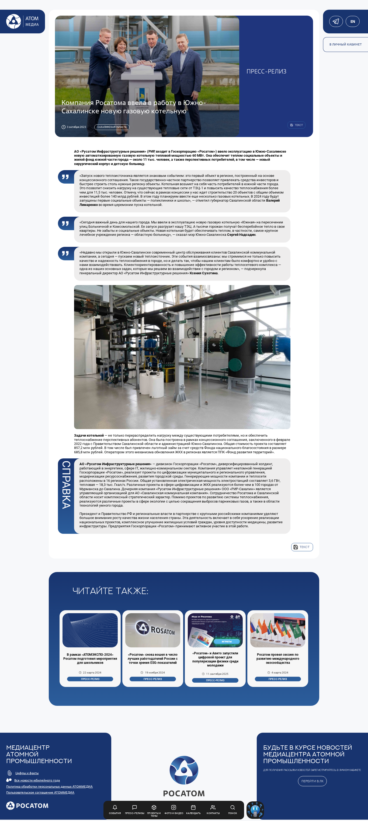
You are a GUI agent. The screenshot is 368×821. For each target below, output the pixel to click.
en (352, 21)
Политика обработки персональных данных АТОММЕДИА (49, 786)
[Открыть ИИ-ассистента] (255, 810)
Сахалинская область (112, 126)
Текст (305, 547)
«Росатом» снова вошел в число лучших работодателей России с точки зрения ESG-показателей (153, 659)
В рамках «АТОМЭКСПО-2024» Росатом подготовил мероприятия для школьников (90, 659)
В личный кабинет (345, 44)
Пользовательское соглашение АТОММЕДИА (40, 792)
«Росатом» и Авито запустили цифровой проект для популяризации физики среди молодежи (215, 659)
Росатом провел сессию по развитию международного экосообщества (277, 659)
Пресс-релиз (90, 679)
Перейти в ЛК (312, 781)
